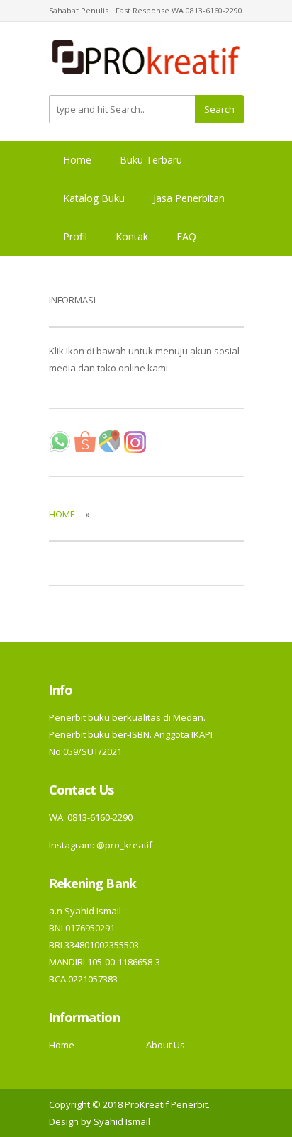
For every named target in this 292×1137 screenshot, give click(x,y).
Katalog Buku (94, 198)
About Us (165, 1044)
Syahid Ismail (122, 1121)
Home (77, 160)
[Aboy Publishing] (146, 63)
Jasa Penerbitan (189, 198)
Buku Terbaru (151, 160)
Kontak (132, 236)
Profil (75, 236)
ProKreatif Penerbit (166, 1104)
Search (219, 109)
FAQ (186, 236)
